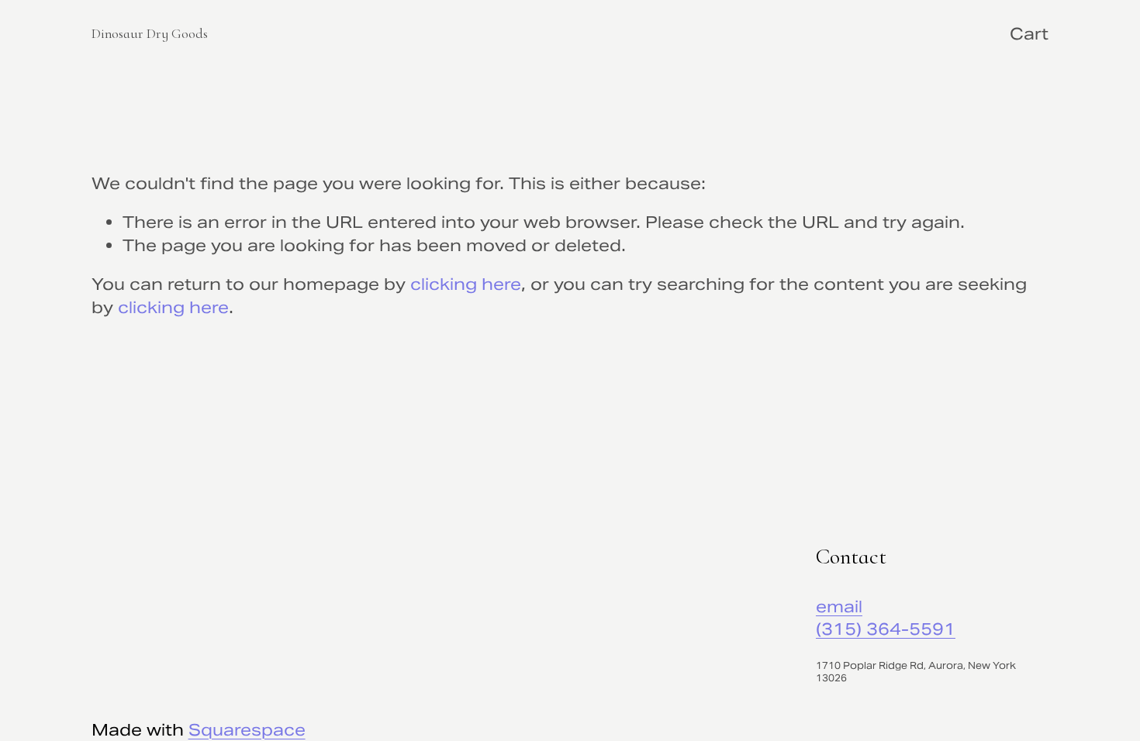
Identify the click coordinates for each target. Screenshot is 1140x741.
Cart (1029, 33)
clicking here (465, 284)
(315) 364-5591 (885, 629)
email (839, 606)
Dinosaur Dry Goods (150, 34)
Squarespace (247, 729)
